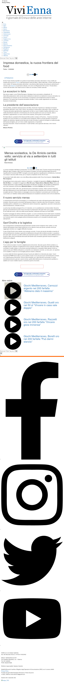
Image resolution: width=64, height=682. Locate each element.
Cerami (5, 37)
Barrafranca (6, 30)
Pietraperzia (6, 47)
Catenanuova (6, 34)
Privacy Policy (6, 2)
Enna (4, 24)
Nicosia (5, 42)
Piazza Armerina (7, 45)
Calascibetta (6, 32)
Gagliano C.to (7, 39)
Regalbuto (6, 49)
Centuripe (5, 35)
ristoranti (13, 86)
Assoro (5, 29)
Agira (4, 25)
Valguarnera (6, 54)
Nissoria (5, 44)
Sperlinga (5, 50)
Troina (5, 52)
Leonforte (5, 40)
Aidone (5, 27)
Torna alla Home (32, 133)
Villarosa (5, 55)
